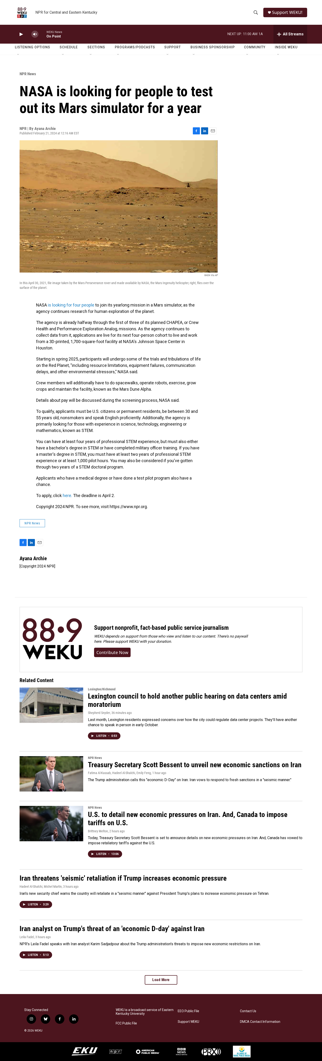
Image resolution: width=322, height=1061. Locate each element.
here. (67, 495)
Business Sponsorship (212, 47)
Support (172, 47)
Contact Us (248, 1011)
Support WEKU (188, 1022)
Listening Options (32, 47)
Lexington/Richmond (102, 689)
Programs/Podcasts (135, 47)
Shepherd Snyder (99, 713)
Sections (96, 47)
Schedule (69, 47)
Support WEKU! (287, 12)
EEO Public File (188, 1011)
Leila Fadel (27, 937)
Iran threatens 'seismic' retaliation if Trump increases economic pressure (123, 878)
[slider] (42, 34)
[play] (21, 34)
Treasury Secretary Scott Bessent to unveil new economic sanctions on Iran (194, 765)
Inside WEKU (286, 47)
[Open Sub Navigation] (18, 55)
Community (254, 47)
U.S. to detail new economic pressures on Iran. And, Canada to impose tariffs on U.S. (187, 818)
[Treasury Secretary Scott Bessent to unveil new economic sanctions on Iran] (51, 774)
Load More (161, 980)
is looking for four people (70, 305)
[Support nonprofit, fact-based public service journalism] (52, 639)
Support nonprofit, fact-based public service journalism (161, 627)
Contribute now (112, 652)
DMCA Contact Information (260, 1022)
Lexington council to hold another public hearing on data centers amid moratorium (187, 700)
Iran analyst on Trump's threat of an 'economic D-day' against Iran (112, 928)
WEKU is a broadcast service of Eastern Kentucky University (144, 1011)
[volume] (35, 34)
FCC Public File (126, 1023)
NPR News (28, 73)
